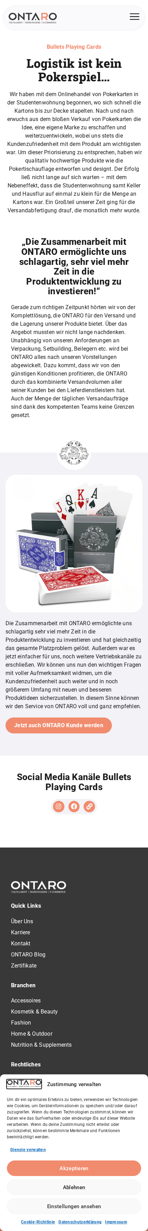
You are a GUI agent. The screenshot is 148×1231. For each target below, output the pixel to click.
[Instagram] (58, 806)
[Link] (89, 806)
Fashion (21, 1022)
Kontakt (20, 943)
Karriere (20, 932)
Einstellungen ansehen (74, 1206)
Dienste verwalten (28, 1149)
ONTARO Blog (28, 954)
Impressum (116, 1222)
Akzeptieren (74, 1168)
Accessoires (26, 1000)
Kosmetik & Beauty (34, 1011)
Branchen (23, 985)
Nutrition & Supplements (41, 1045)
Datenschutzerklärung (80, 1222)
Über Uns (22, 921)
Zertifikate (23, 965)
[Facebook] (74, 806)
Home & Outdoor (31, 1033)
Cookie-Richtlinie (38, 1222)
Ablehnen (74, 1187)
